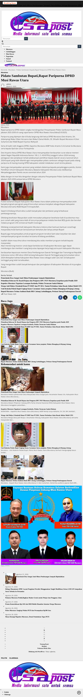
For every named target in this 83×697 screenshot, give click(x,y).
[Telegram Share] (75, 297)
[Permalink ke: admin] (2, 85)
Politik (4, 658)
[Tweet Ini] (65, 297)
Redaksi (44, 646)
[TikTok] (44, 639)
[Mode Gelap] (2, 41)
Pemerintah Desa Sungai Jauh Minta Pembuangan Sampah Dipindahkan (32, 5)
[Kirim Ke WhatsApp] (80, 297)
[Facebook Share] (60, 297)
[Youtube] (44, 634)
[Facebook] (44, 628)
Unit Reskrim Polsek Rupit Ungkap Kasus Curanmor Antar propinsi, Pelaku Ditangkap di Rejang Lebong (40, 289)
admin (8, 84)
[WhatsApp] (44, 637)
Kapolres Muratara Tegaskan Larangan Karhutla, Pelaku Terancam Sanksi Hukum (32, 283)
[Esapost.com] (41, 23)
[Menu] (41, 8)
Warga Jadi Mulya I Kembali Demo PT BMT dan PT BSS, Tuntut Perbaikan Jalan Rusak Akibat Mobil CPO (41, 286)
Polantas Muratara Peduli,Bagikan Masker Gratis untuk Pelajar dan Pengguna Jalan (33, 598)
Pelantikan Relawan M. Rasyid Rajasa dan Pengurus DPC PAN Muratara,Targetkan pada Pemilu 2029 (39, 281)
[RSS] (44, 641)
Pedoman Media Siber (44, 648)
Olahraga (13, 658)
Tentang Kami (44, 644)
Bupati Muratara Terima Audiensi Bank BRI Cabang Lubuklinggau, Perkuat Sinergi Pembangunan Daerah (41, 291)
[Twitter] (44, 630)
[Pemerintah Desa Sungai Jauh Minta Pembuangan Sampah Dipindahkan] (14, 311)
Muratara (4, 72)
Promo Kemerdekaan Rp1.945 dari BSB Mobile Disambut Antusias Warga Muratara (33, 604)
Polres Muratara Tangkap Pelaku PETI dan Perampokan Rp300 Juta (28, 610)
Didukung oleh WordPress (37, 651)
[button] (26, 38)
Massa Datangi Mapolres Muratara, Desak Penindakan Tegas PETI (27, 617)
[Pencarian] (3, 44)
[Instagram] (44, 632)
